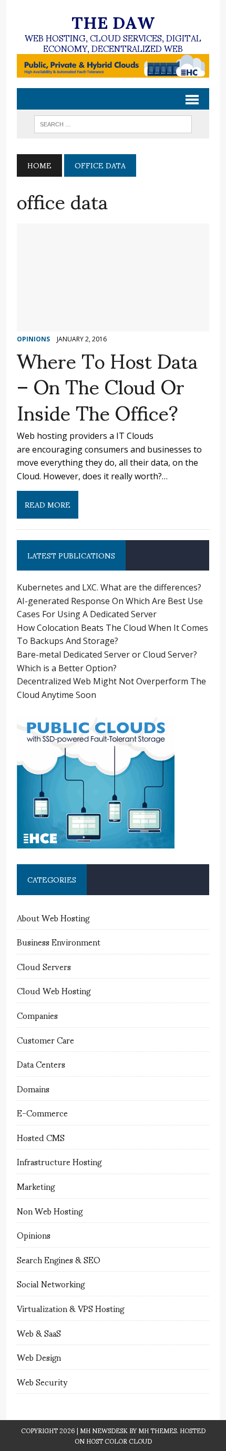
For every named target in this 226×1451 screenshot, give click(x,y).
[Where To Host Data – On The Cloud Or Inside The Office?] (113, 324)
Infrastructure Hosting (59, 1161)
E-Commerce (42, 1112)
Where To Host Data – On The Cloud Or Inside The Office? (107, 385)
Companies (37, 1015)
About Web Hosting (53, 917)
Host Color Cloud (119, 1441)
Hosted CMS (41, 1137)
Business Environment (58, 941)
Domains (33, 1088)
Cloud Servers (44, 966)
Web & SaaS (39, 1332)
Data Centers (41, 1063)
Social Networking (51, 1283)
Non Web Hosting (50, 1210)
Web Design (39, 1357)
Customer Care (45, 1039)
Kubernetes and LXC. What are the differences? (109, 587)
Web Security (42, 1381)
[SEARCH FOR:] (113, 122)
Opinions (33, 1234)
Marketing (36, 1186)
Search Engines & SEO (58, 1259)
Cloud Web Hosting (53, 990)
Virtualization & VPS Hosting (70, 1308)
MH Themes (157, 1430)
